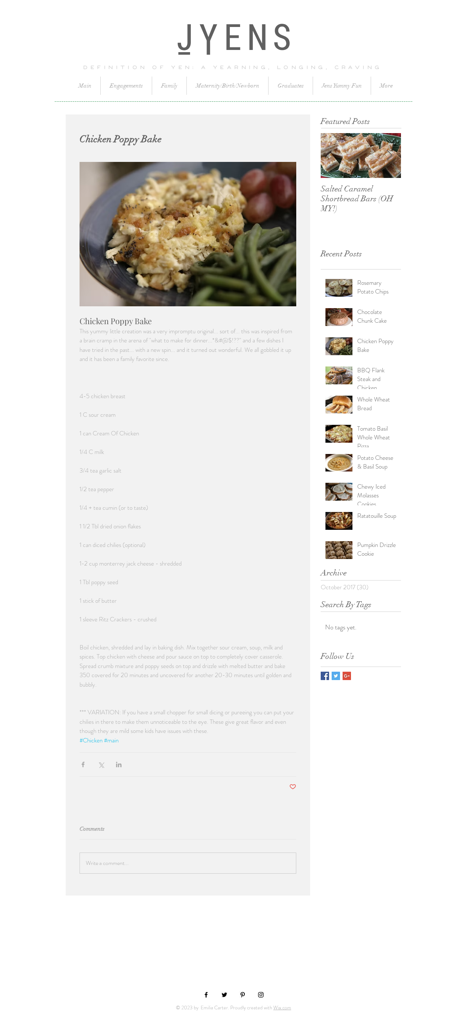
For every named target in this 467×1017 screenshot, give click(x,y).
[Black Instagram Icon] (261, 994)
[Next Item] (389, 155)
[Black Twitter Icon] (224, 994)
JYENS (237, 39)
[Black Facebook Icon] (206, 994)
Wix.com (282, 1007)
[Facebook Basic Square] (325, 676)
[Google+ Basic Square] (347, 676)
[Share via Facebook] (83, 764)
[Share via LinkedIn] (118, 764)
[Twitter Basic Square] (336, 676)
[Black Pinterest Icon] (242, 994)
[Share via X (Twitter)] (100, 764)
